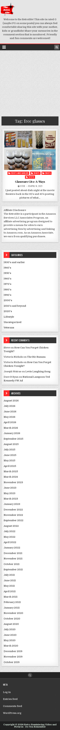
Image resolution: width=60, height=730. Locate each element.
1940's (37, 173)
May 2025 (9, 460)
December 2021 (13, 553)
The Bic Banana (36, 356)
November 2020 (13, 613)
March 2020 (11, 645)
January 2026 (12, 433)
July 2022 (9, 531)
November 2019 (13, 656)
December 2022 (13, 509)
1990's (7, 295)
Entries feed (10, 699)
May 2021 (9, 585)
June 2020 (10, 635)
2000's (8, 300)
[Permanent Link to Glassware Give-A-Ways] (30, 150)
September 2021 (13, 569)
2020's (8, 311)
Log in (7, 692)
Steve (22, 186)
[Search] (56, 47)
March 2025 (11, 471)
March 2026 (11, 427)
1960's (48, 173)
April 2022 (10, 542)
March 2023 (11, 498)
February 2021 (12, 602)
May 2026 (9, 417)
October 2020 (12, 618)
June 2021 (10, 580)
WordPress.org (12, 713)
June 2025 (10, 455)
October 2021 (12, 564)
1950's (7, 273)
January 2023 (12, 504)
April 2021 (10, 591)
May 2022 (9, 537)
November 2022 (13, 515)
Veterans (9, 327)
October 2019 (12, 662)
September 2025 (13, 438)
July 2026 (9, 406)
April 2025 (10, 466)
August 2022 (11, 526)
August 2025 (11, 444)
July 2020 (10, 629)
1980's (7, 289)
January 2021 (12, 607)
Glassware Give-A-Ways (30, 181)
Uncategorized (13, 322)
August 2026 (11, 400)
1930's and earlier (19, 173)
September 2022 (13, 520)
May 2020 (10, 640)
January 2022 (12, 547)
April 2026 (10, 422)
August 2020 (11, 624)
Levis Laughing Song (37, 371)
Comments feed (12, 706)
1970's (31, 176)
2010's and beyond (15, 306)
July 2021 (9, 575)
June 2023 (10, 487)
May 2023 (9, 493)
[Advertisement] (30, 82)
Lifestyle (9, 316)
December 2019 (13, 651)
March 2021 (11, 596)
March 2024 (11, 476)
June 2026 (10, 411)
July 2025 (9, 449)
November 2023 (13, 482)
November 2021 (13, 558)
